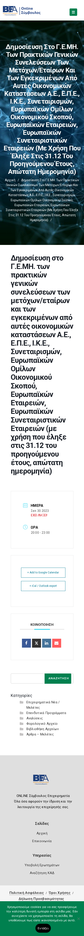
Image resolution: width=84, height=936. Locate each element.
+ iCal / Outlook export (43, 585)
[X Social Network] (36, 643)
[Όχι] (78, 920)
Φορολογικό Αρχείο (42, 724)
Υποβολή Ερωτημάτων (42, 865)
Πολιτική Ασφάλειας (26, 893)
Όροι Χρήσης (60, 893)
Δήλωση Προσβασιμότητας (41, 899)
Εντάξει (43, 928)
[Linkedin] (46, 643)
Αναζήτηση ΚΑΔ (42, 873)
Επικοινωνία (42, 841)
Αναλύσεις (34, 718)
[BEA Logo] (42, 781)
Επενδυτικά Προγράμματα (46, 713)
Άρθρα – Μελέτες (40, 734)
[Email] (56, 643)
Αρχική (10, 180)
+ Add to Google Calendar (43, 572)
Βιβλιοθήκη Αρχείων (42, 729)
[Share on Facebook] (26, 643)
